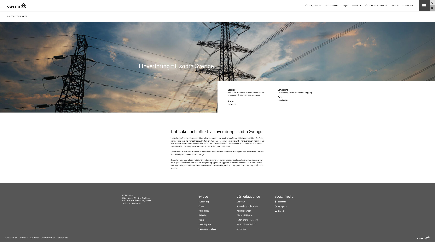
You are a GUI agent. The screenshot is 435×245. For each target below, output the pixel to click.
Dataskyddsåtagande (48, 237)
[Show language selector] (432, 2)
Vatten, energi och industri (247, 220)
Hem (8, 16)
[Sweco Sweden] (16, 5)
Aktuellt (355, 5)
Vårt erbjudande (311, 5)
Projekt (345, 5)
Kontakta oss (407, 5)
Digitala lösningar (244, 210)
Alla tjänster (241, 229)
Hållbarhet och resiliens (374, 5)
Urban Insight (203, 210)
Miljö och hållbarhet (245, 215)
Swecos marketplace (207, 229)
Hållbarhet (202, 215)
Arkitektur (241, 201)
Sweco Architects (332, 5)
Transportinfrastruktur (246, 224)
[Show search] (432, 8)
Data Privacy (24, 237)
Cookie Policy (34, 237)
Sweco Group (203, 201)
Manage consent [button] (63, 237)
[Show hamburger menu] (424, 5)
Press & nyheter (204, 224)
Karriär (393, 5)
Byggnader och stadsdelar (247, 206)
